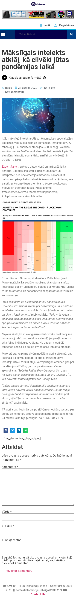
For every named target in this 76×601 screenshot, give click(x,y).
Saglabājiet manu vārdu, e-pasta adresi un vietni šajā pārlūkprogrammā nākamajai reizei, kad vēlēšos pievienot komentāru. (37, 560)
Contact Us (38, 594)
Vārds (7, 511)
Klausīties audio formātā (25, 77)
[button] (3, 34)
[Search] (71, 34)
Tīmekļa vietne (11, 540)
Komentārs (10, 466)
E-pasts (8, 525)
